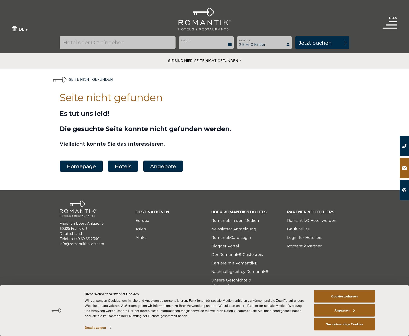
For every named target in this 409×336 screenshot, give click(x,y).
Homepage (81, 166)
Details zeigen (95, 327)
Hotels (123, 166)
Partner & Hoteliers (310, 212)
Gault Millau (298, 229)
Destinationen (152, 212)
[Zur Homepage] (204, 19)
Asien (140, 229)
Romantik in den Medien (235, 220)
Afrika (141, 237)
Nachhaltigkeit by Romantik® (240, 271)
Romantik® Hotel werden (311, 220)
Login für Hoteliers (304, 237)
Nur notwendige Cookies (344, 324)
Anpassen (342, 310)
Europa (142, 220)
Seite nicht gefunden (216, 61)
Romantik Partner (304, 246)
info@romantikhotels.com (82, 244)
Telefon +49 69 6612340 (79, 239)
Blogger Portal (225, 246)
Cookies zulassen (344, 296)
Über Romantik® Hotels (239, 212)
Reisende (244, 40)
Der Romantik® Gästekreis (237, 254)
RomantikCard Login (231, 237)
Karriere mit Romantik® (234, 263)
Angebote (163, 166)
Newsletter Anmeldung (233, 229)
